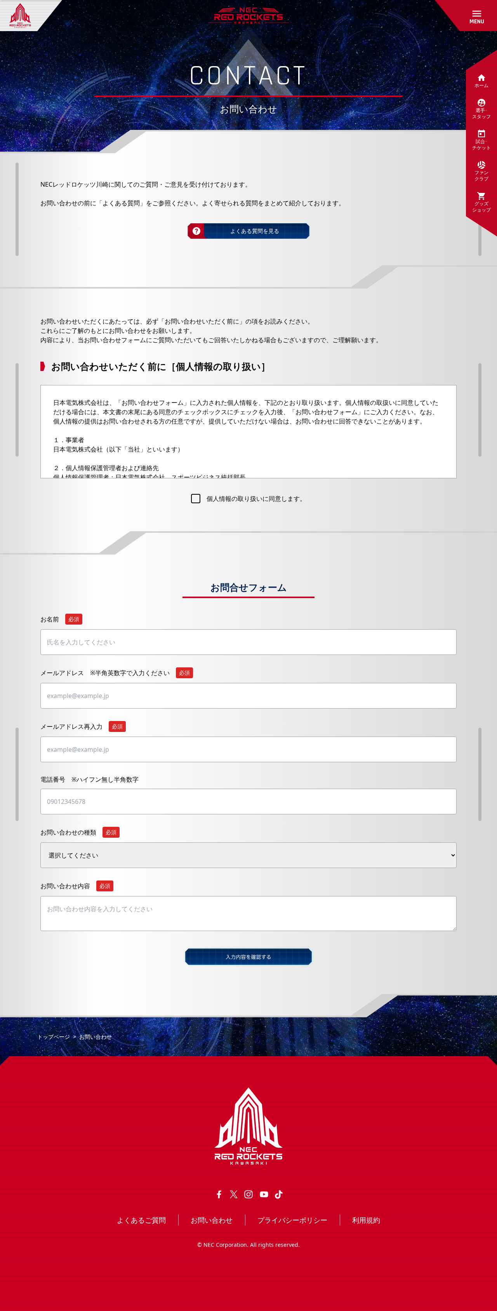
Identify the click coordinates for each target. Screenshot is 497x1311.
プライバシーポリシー (292, 1220)
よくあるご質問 (141, 1220)
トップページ (53, 1036)
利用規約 (366, 1220)
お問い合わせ (212, 1220)
